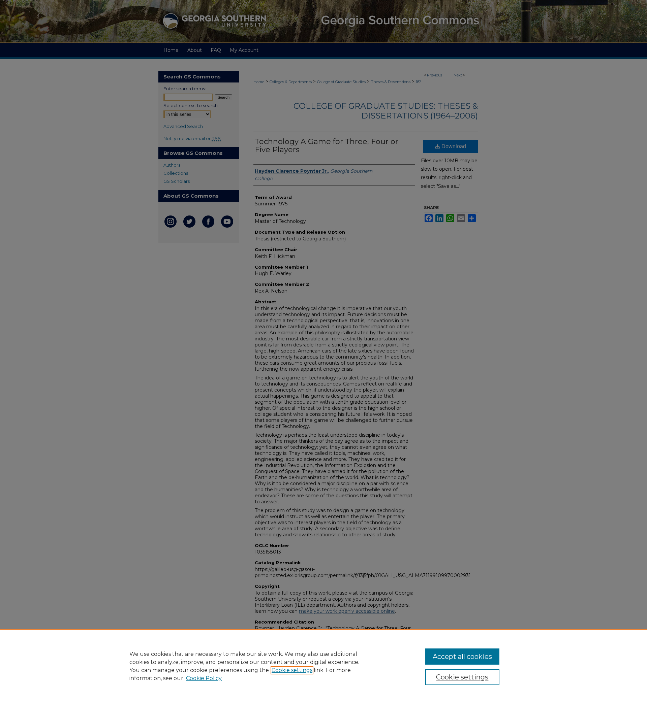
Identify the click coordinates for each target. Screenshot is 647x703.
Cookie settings (292, 670)
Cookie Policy (204, 678)
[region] (323, 666)
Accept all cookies (462, 656)
